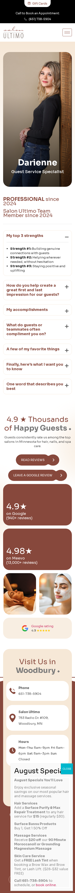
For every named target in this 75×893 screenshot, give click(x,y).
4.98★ (19, 551)
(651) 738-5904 (40, 19)
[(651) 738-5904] (25, 19)
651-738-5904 (30, 694)
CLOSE (66, 768)
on (9, 558)
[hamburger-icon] (67, 32)
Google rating (42, 626)
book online (46, 885)
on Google (16, 513)
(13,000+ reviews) (22, 563)
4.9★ (16, 506)
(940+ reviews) (19, 518)
